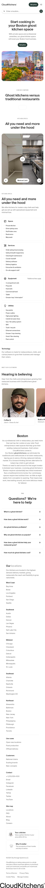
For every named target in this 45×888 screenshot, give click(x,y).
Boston (8, 711)
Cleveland (10, 647)
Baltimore (9, 708)
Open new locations (13, 742)
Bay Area (9, 586)
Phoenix (9, 627)
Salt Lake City (11, 630)
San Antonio (10, 633)
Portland (9, 596)
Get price (33, 5)
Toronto (9, 731)
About (8, 817)
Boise (8, 590)
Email (8, 780)
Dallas (8, 617)
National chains (12, 759)
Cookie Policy (10, 877)
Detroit (8, 654)
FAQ (7, 813)
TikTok (8, 793)
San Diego (10, 600)
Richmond (10, 691)
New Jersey (10, 714)
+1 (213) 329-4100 (12, 776)
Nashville (9, 684)
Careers (9, 823)
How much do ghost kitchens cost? (17, 553)
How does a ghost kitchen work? (16, 519)
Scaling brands (12, 763)
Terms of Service (11, 873)
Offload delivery (12, 749)
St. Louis (9, 667)
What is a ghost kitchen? (13, 512)
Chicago (9, 644)
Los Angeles (10, 593)
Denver (9, 620)
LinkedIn (9, 790)
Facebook (10, 786)
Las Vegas (10, 623)
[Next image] (39, 180)
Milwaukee (10, 660)
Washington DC (12, 694)
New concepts (11, 766)
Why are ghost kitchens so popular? (17, 535)
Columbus (10, 650)
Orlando (9, 687)
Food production (12, 745)
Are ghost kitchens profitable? (15, 527)
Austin (8, 613)
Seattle (8, 603)
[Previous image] (6, 180)
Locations (9, 810)
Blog (8, 820)
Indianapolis (10, 657)
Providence (10, 728)
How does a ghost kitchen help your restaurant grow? (17, 543)
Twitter (8, 796)
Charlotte (9, 681)
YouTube (9, 799)
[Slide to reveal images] (22, 159)
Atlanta (9, 677)
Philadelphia (10, 721)
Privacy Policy (24, 873)
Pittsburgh (10, 724)
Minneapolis (10, 664)
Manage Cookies (22, 877)
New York (9, 718)
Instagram (10, 783)
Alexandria (10, 704)
